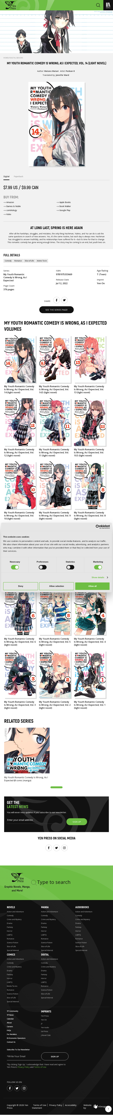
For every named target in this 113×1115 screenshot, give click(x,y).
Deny (20, 586)
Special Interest (13, 950)
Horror (9, 931)
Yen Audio (45, 1027)
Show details (98, 577)
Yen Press (45, 1016)
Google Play (64, 210)
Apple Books (65, 202)
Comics (11, 954)
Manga (45, 907)
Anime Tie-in (42, 261)
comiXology (11, 210)
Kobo (8, 214)
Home (6, 58)
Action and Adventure (15, 912)
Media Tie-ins (12, 986)
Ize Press (44, 1031)
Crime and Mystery (14, 919)
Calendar (10, 1019)
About (9, 1023)
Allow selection (56, 586)
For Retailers (12, 1034)
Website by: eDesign (95, 1106)
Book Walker (65, 206)
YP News (10, 1015)
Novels (11, 907)
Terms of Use (40, 1067)
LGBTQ (9, 935)
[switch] (43, 567)
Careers (10, 1026)
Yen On (44, 1020)
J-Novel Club (46, 1035)
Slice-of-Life (29, 261)
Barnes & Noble (13, 206)
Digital (45, 954)
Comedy (8, 261)
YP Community (12, 1011)
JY (41, 1023)
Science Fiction (12, 942)
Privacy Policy (24, 1067)
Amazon (10, 202)
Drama (9, 923)
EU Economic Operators (16, 1038)
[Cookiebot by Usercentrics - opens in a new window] (98, 527)
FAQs (9, 1030)
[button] (56, 787)
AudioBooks (82, 907)
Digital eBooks (16, 58)
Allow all (92, 586)
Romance (18, 261)
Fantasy (10, 927)
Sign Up (55, 1056)
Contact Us (11, 1042)
